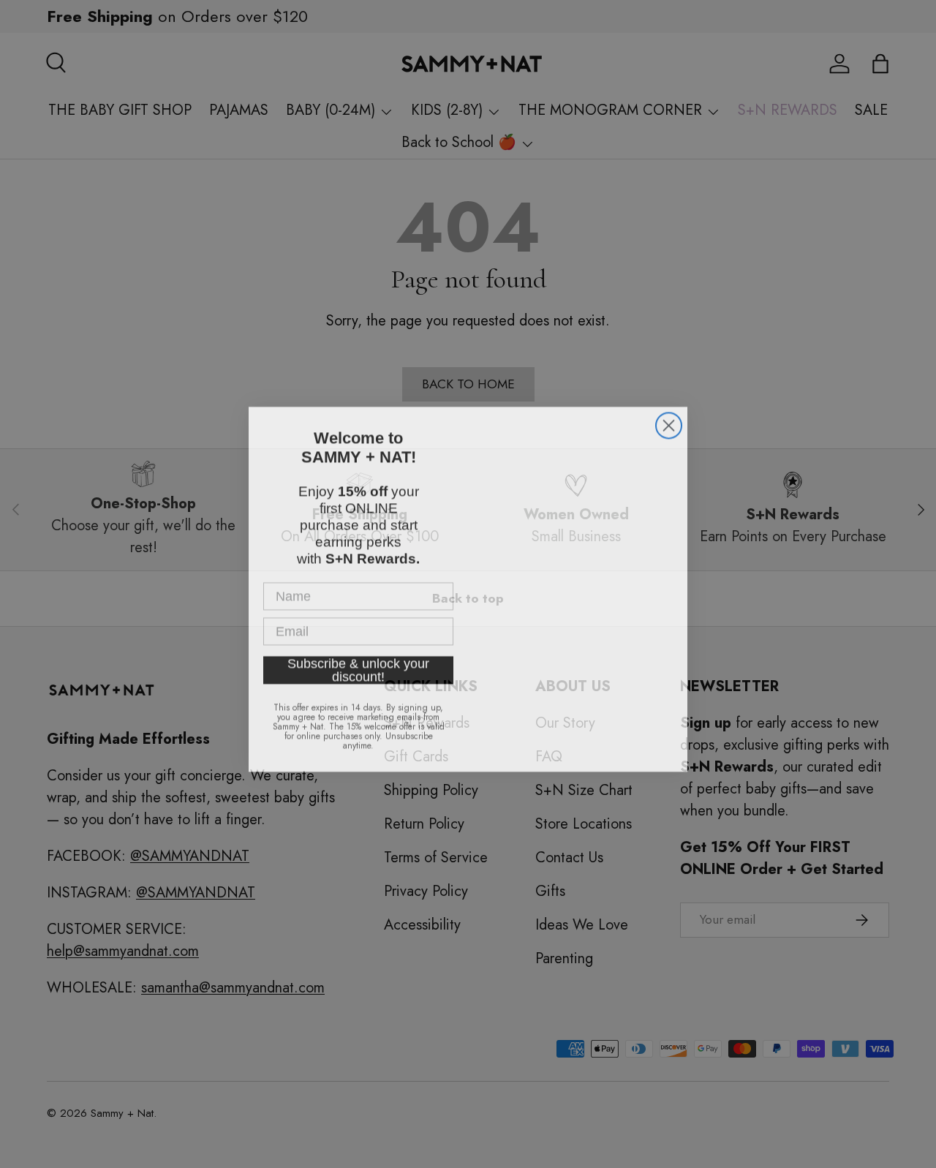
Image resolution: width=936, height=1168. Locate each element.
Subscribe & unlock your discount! (358, 661)
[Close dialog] (669, 424)
